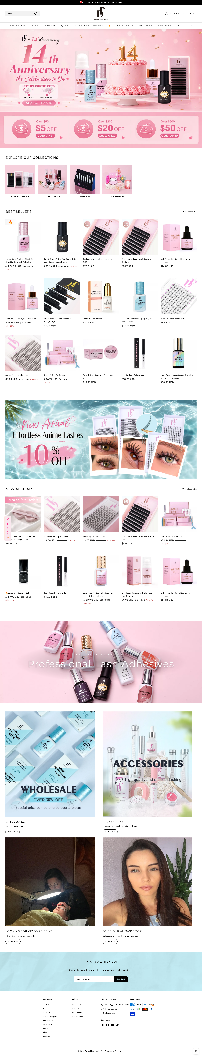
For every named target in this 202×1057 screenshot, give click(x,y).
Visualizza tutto (189, 211)
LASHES (35, 25)
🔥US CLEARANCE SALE (121, 25)
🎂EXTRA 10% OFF (7, 531)
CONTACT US (185, 25)
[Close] (8, 519)
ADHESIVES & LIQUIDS (56, 25)
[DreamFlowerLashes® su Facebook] (107, 1025)
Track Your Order (50, 1004)
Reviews (46, 1036)
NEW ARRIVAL (165, 25)
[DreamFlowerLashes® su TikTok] (117, 1025)
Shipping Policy (78, 1004)
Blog (45, 1032)
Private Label (48, 1020)
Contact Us (47, 1008)
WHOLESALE (145, 25)
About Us (47, 1012)
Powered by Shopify (113, 1051)
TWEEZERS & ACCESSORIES (88, 25)
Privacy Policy (77, 1012)
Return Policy (77, 1008)
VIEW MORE (13, 832)
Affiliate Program (50, 1016)
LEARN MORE (110, 832)
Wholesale (47, 1024)
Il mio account (77, 1016)
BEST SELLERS (17, 25)
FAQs (45, 1028)
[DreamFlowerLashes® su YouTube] (112, 1025)
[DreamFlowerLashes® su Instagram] (102, 1025)
